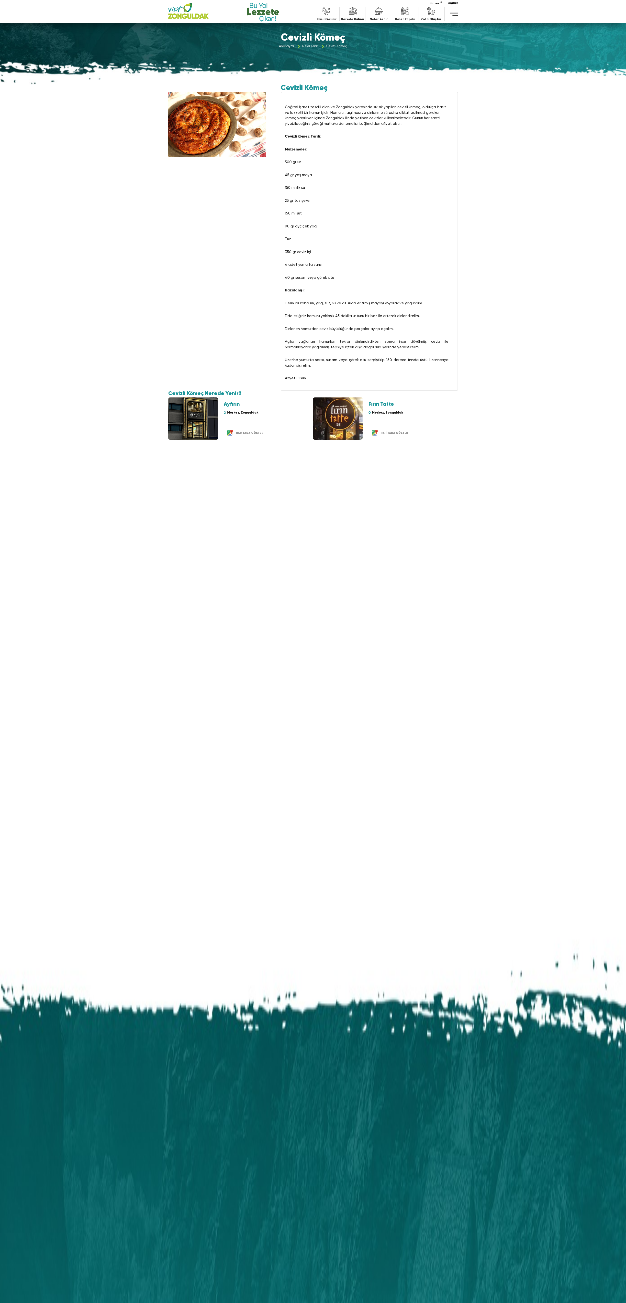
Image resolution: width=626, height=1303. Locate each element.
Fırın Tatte (381, 404)
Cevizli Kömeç (336, 46)
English (452, 3)
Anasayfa (286, 46)
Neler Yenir (310, 46)
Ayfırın (232, 404)
